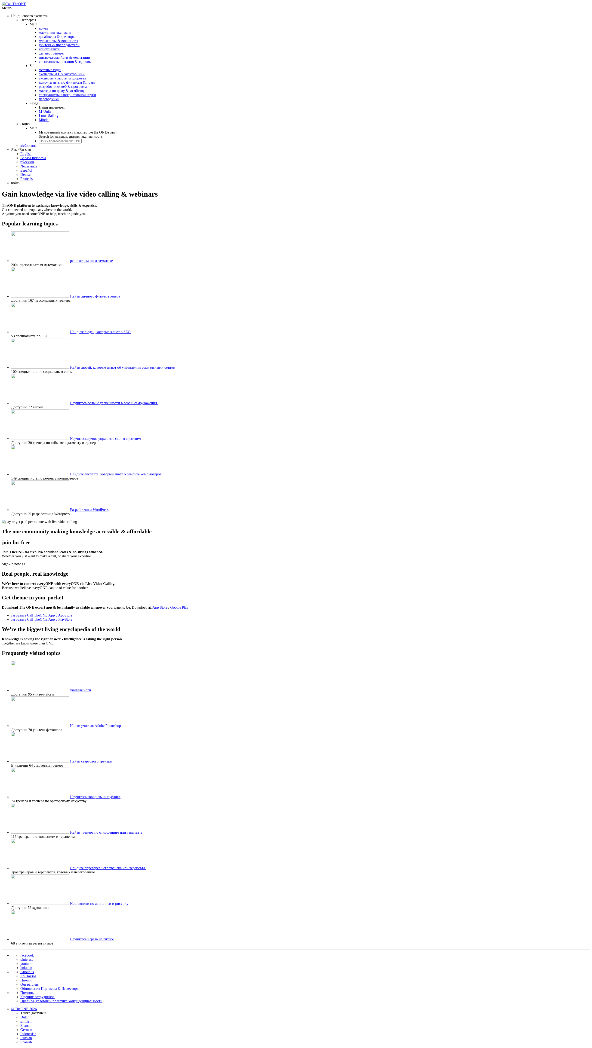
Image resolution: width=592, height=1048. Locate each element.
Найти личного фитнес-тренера (95, 296)
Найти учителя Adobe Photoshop (95, 726)
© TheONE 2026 (24, 1009)
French (25, 1025)
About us (27, 972)
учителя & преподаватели (59, 45)
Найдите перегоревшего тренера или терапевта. (108, 868)
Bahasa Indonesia (33, 158)
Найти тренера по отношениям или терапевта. (106, 832)
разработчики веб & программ (63, 86)
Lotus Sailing (48, 116)
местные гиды (50, 70)
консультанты (49, 49)
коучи (43, 28)
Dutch (24, 1017)
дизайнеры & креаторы (57, 37)
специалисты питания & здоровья (65, 62)
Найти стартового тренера (91, 761)
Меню (7, 8)
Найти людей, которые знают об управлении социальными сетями (122, 367)
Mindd (44, 120)
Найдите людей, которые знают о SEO (100, 332)
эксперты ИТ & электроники (62, 74)
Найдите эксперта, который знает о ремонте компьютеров (116, 474)
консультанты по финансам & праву (67, 82)
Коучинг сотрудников (37, 997)
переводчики (49, 99)
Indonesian (28, 1034)
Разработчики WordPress (89, 510)
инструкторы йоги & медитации (64, 57)
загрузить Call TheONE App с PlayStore (41, 619)
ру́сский (27, 162)
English (25, 154)
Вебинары (28, 145)
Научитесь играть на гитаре (92, 939)
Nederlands (28, 166)
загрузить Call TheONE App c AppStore (41, 615)
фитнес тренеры (51, 53)
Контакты (28, 976)
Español (26, 170)
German (26, 1030)
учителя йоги (80, 690)
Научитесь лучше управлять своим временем (105, 438)
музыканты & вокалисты (58, 41)
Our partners (29, 984)
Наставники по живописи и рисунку (99, 903)
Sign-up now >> (14, 564)
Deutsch (26, 174)
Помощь (27, 993)
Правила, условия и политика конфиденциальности (61, 1001)
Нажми (26, 980)
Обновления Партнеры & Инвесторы (49, 988)
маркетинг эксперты (55, 32)
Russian (26, 1038)
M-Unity (45, 111)
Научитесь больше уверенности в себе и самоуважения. (114, 403)
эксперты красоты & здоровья (62, 78)
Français (26, 179)
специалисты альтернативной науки (67, 95)
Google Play (179, 607)
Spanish (26, 1042)
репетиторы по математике (91, 261)
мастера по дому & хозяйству (62, 91)
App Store (160, 607)
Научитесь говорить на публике (95, 797)
